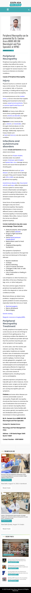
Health (4, 455)
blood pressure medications (13, 238)
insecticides (17, 124)
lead (6, 135)
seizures (18, 232)
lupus (12, 185)
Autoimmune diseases (10, 183)
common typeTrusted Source (13, 105)
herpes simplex (17, 155)
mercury (13, 135)
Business (6, 540)
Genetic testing (7, 313)
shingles (20, 160)
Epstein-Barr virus (11, 162)
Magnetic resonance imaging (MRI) (14, 317)
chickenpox (11, 160)
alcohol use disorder (13, 116)
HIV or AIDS (9, 177)
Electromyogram (11, 306)
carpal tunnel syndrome (15, 103)
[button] (7, 9)
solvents (9, 124)
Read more (6, 488)
